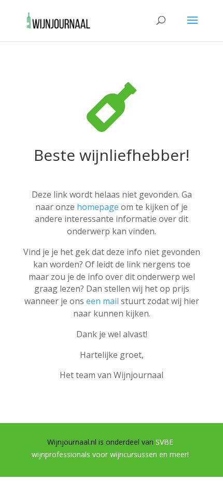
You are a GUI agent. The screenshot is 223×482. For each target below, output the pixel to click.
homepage (98, 207)
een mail (102, 301)
